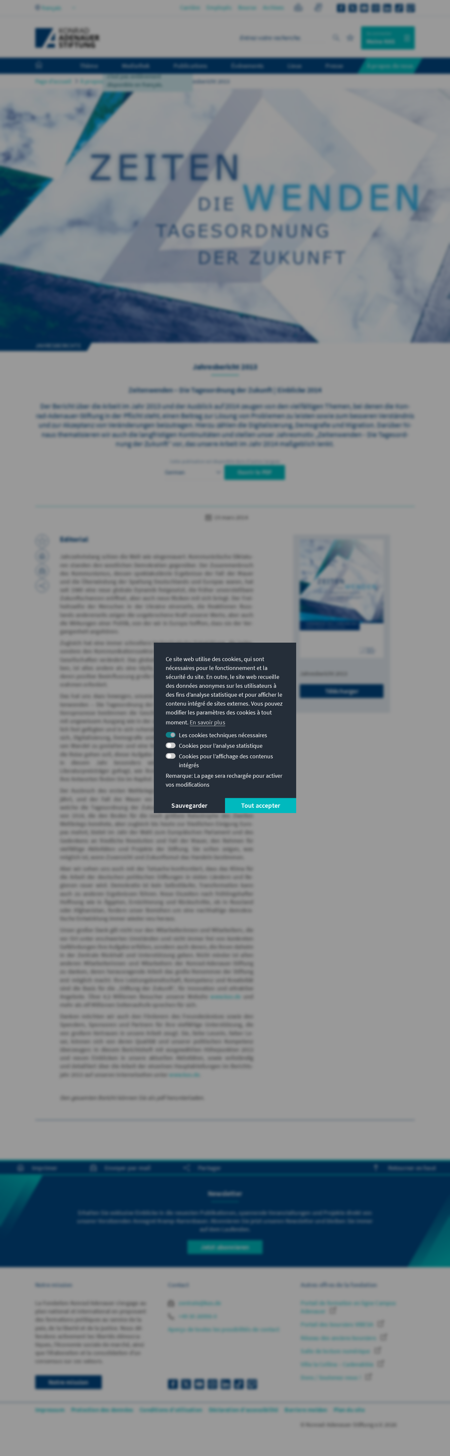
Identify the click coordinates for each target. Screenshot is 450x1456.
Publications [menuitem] (190, 66)
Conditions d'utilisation (171, 1409)
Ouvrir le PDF (255, 472)
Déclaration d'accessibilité (243, 1409)
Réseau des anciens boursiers (339, 1338)
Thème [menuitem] (89, 66)
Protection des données (102, 1409)
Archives (273, 7)
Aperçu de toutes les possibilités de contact (223, 1329)
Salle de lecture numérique (336, 1351)
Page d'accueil (53, 81)
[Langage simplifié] (298, 8)
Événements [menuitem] (247, 66)
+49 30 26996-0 (197, 1316)
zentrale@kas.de (199, 1303)
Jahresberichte (153, 81)
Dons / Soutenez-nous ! (331, 1377)
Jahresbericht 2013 (205, 81)
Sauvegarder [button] (189, 805)
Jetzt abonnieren (225, 1247)
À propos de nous (102, 81)
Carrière (190, 7)
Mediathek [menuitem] (136, 66)
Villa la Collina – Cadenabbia (338, 1364)
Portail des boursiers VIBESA (338, 1324)
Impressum (50, 1409)
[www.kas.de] (67, 38)
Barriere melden (306, 1409)
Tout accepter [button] (260, 805)
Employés (219, 7)
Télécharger (341, 691)
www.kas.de (225, 996)
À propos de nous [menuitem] (390, 66)
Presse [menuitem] (334, 66)
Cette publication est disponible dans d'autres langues (225, 461)
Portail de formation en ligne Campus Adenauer (348, 1307)
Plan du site (349, 1409)
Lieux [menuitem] (294, 66)
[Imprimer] (42, 556)
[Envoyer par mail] (42, 570)
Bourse (247, 7)
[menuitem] (45, 66)
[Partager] (42, 585)
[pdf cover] (341, 598)
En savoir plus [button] (207, 722)
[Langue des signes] (318, 8)
